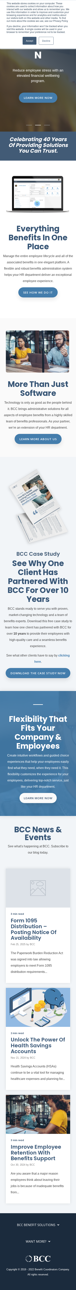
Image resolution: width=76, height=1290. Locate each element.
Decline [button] (46, 40)
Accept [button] (29, 40)
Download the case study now (38, 673)
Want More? (36, 1242)
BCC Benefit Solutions (36, 1225)
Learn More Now (38, 98)
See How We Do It (38, 292)
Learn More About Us (38, 439)
